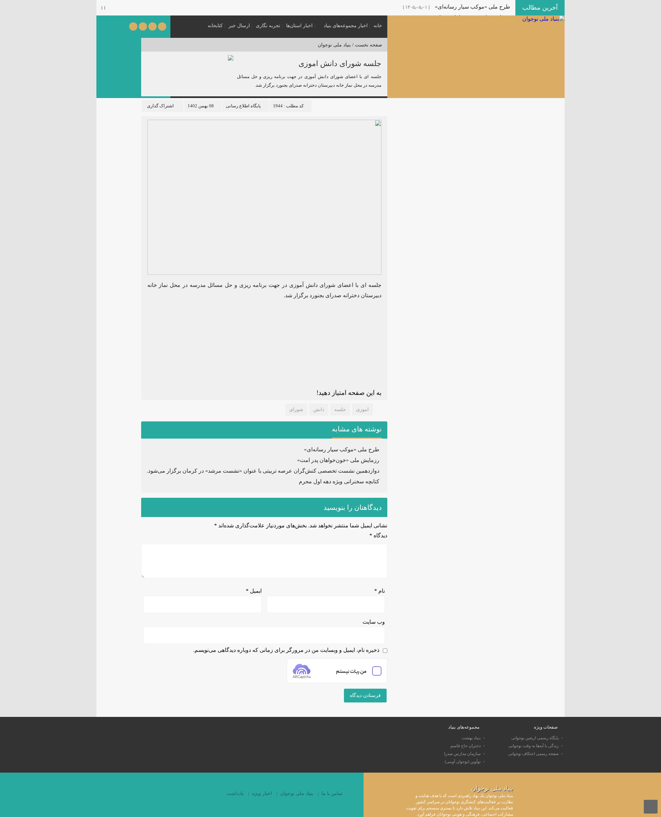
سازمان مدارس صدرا (462, 753)
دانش (318, 409)
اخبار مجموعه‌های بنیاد (346, 25)
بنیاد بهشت (471, 737)
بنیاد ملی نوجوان (334, 44)
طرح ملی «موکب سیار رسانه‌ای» (472, 7)
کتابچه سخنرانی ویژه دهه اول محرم (339, 481)
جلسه (340, 409)
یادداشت (235, 793)
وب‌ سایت (374, 622)
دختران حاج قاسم (465, 745)
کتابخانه (215, 25)
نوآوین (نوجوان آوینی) (463, 761)
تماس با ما (332, 793)
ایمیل (254, 591)
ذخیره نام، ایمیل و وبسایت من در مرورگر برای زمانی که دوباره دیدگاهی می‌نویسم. (286, 650)
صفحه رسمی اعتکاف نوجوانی (533, 753)
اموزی (362, 409)
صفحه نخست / (366, 44)
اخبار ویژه (262, 793)
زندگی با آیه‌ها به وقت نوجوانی (533, 745)
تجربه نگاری (268, 25)
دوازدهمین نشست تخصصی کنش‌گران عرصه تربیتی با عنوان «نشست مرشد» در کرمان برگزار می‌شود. (263, 471)
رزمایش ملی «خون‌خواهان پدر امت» (338, 460)
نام (379, 591)
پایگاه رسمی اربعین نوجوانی (535, 737)
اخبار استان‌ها (299, 25)
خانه (378, 25)
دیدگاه (378, 535)
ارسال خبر (239, 25)
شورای (296, 409)
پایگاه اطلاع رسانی (243, 105)
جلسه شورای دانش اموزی (339, 63)
